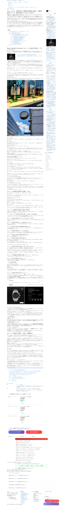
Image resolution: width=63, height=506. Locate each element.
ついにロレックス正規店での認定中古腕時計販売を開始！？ (26, 54)
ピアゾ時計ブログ (23, 497)
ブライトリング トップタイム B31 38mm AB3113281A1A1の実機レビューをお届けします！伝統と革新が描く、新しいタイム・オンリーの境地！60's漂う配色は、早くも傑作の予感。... (51, 69)
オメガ (47, 154)
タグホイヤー (48, 155)
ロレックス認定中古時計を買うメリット (16, 42)
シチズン (47, 170)
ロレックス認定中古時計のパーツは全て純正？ (17, 38)
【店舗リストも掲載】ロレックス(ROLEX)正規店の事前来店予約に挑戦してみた (20, 374)
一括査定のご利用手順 (24, 493)
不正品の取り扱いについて (25, 499)
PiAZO (8, 491)
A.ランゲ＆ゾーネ (48, 168)
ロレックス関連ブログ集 (12, 380)
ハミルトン (47, 164)
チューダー (47, 162)
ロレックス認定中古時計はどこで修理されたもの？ (18, 36)
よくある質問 (15, 2)
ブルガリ (47, 166)
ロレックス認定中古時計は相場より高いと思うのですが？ (19, 40)
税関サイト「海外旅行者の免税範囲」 (14, 326)
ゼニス (47, 161)
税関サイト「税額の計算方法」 (13, 327)
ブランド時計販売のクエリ (50, 497)
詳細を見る (22, 412)
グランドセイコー (48, 156)
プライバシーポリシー (24, 500)
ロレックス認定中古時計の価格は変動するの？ (17, 39)
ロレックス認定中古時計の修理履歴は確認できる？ (18, 37)
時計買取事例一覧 (23, 495)
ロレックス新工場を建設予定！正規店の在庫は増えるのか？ (17, 378)
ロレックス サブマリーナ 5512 (25, 406)
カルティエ (47, 165)
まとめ (10, 45)
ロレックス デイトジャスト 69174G (25, 396)
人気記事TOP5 (50, 110)
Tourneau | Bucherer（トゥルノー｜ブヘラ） (22, 336)
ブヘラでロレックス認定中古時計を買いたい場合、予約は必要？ (20, 34)
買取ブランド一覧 (23, 496)
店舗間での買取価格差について (25, 494)
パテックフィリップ (49, 158)
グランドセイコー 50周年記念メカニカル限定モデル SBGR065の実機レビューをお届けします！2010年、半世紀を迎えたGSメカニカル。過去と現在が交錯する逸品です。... (51, 129)
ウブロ (47, 160)
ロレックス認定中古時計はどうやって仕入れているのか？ (19, 35)
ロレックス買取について (20, 384)
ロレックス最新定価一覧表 (13, 375)
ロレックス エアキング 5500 (24, 416)
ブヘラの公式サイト (16, 216)
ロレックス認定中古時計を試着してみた (14, 33)
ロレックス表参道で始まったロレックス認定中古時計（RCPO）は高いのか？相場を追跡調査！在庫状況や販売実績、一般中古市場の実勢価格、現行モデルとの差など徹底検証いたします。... (51, 27)
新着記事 (50, 63)
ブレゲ (47, 167)
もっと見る (50, 61)
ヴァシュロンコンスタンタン (50, 169)
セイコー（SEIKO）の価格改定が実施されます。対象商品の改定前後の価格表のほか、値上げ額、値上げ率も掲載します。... (50, 105)
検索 (54, 13)
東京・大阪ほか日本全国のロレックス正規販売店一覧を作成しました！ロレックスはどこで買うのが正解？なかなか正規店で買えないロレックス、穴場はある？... (50, 20)
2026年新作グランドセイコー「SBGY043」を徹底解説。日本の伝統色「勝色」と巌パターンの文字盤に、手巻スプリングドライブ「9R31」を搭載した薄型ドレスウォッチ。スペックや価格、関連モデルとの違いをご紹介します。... (51, 138)
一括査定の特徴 (10, 2)
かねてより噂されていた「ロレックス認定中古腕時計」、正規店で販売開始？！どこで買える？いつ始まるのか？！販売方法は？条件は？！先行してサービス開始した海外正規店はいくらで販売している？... (50, 49)
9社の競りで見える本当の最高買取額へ (14, 472)
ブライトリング (48, 159)
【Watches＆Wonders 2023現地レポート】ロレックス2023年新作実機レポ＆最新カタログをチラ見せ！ (23, 372)
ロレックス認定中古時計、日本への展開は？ (15, 44)
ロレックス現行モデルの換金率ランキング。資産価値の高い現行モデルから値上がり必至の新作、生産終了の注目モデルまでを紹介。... (51, 123)
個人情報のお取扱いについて (25, 498)
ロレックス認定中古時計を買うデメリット (17, 43)
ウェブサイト (19, 22)
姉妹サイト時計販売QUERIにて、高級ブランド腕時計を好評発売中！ (28, 388)
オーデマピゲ (48, 157)
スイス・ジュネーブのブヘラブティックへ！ (15, 32)
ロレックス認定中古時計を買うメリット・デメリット (16, 41)
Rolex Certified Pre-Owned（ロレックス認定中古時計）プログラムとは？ (19, 31)
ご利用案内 (19, 2)
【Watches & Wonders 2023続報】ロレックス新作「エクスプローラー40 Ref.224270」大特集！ (22, 373)
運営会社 (22, 501)
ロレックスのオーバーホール (13, 379)
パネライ (47, 163)
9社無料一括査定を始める (34, 432)
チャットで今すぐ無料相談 (17, 432)
